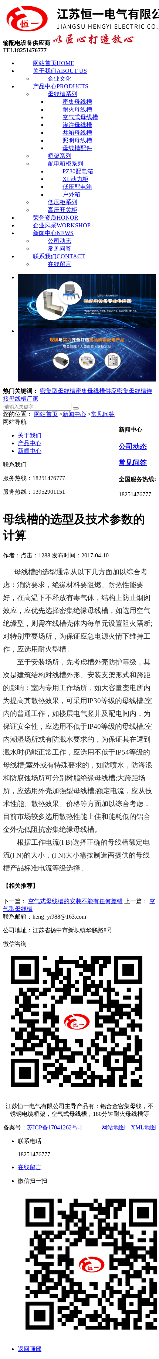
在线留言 (59, 264)
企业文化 (59, 78)
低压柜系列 (62, 202)
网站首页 (53, 63)
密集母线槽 (77, 102)
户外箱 (71, 194)
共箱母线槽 (77, 132)
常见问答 (59, 248)
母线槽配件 (77, 148)
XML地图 (143, 1127)
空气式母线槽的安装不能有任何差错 (75, 901)
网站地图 (113, 1127)
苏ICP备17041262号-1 (54, 1127)
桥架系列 (59, 156)
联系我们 (59, 256)
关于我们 (60, 71)
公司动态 (59, 241)
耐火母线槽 (77, 109)
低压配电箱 (77, 187)
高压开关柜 (62, 210)
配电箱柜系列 (65, 163)
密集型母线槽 (57, 391)
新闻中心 (53, 233)
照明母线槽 (77, 140)
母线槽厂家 (23, 398)
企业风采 (62, 225)
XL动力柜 (75, 179)
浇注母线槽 (77, 125)
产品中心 (60, 86)
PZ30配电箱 (77, 171)
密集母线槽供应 (96, 391)
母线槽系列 (62, 94)
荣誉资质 (55, 217)
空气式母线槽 (80, 117)
